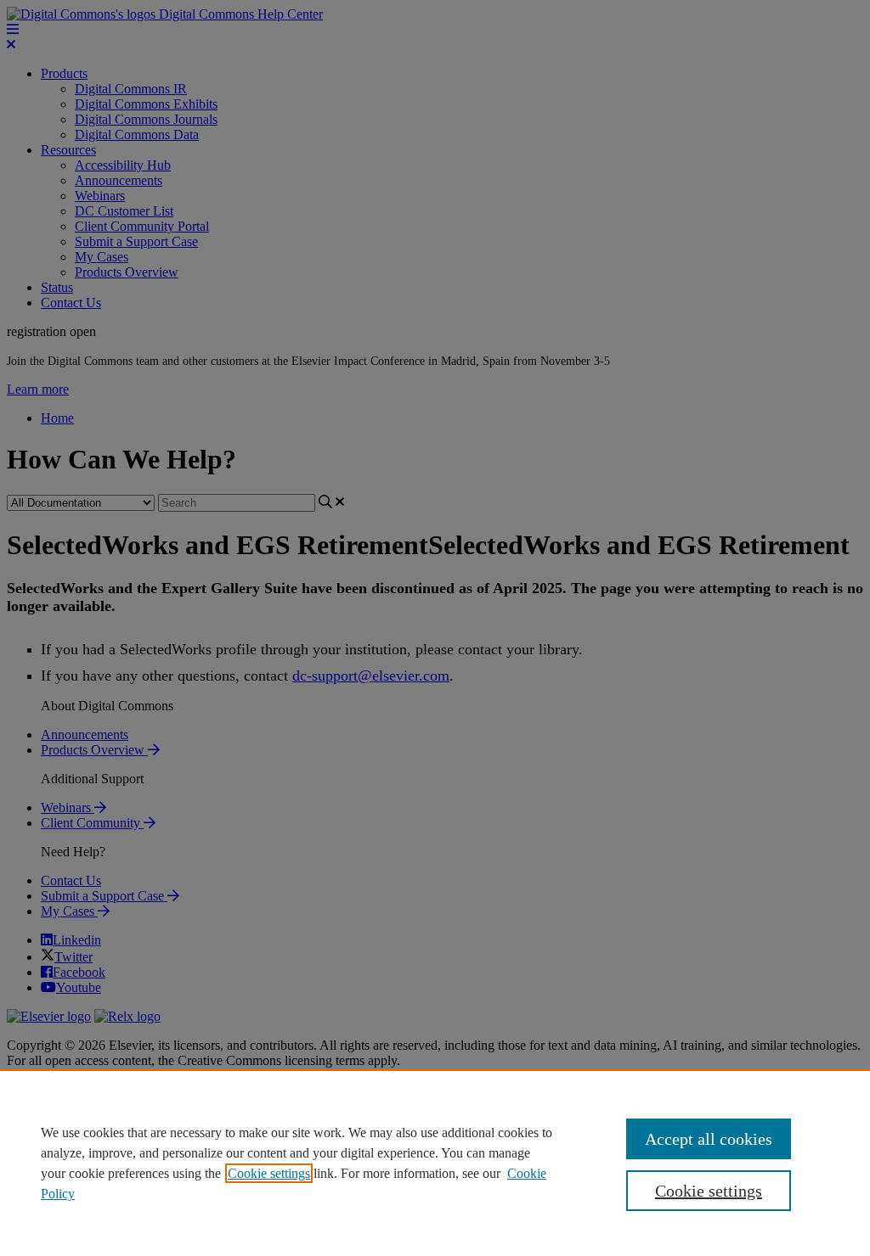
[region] (435, 1162)
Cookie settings (269, 1173)
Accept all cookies (708, 1139)
